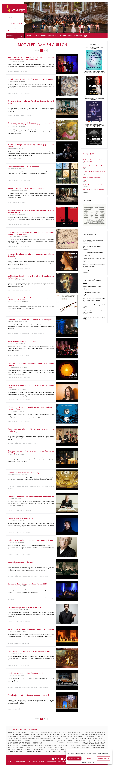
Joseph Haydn (38, 743)
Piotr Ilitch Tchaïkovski (58, 749)
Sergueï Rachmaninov (52, 751)
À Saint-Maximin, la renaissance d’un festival (93, 190)
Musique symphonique (37, 334)
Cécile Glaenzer (14, 81)
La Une (28, 36)
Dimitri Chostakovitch (55, 734)
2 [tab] (10, 30)
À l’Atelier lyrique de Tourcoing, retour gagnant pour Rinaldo (31, 146)
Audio (9, 93)
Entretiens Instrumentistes (97, 734)
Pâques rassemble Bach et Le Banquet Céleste (26, 188)
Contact (10, 761)
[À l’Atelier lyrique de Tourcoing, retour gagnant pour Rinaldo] (67, 151)
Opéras (25, 71)
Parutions (52, 36)
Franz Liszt (38, 736)
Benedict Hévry (14, 148)
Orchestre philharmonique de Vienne (19, 749)
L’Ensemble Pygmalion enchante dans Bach (24, 607)
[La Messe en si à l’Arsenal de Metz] (67, 525)
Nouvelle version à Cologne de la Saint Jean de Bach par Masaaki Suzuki (31, 211)
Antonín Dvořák (46, 732)
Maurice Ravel (14, 745)
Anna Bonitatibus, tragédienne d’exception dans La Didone (30, 695)
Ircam (36, 741)
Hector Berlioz (86, 738)
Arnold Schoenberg (59, 732)
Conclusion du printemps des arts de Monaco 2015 (27, 584)
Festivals (10, 71)
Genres (69, 36)
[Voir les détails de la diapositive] (66, 17)
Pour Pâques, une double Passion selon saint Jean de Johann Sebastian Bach (31, 299)
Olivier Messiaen (27, 745)
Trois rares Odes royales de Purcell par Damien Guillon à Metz (31, 102)
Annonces (41, 761)
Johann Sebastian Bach (19, 743)
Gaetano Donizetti (90, 736)
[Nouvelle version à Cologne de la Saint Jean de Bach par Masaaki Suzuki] (67, 217)
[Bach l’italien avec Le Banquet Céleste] (67, 348)
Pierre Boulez (39, 749)
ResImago (88, 200)
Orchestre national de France (19, 747)
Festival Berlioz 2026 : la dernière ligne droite (94, 317)
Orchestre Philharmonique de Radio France (88, 747)
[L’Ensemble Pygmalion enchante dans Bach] (67, 614)
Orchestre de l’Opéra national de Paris (74, 745)
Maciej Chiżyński (14, 280)
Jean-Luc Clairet (14, 343)
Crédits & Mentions (51, 761)
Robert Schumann (15, 751)
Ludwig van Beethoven (93, 743)
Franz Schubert (51, 736)
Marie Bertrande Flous (16, 321)
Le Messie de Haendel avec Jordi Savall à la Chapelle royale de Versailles (31, 277)
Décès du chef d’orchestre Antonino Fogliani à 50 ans (93, 160)
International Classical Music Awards (19, 741)
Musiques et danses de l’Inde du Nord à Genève (94, 166)
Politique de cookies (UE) (64, 761)
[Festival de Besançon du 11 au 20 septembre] (94, 60)
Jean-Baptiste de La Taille (16, 609)
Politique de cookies (88, 762)
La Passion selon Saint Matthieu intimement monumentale (31, 496)
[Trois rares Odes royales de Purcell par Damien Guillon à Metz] (67, 107)
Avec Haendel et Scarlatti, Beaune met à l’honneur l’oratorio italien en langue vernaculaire (31, 58)
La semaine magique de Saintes (20, 562)
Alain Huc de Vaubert (15, 236)
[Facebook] (56, 759)
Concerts (10, 115)
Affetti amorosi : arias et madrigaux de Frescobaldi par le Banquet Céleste (31, 408)
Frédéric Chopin (66, 736)
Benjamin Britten (74, 732)
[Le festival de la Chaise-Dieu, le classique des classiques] (67, 326)
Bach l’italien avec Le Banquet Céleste (23, 341)
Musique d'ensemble (17, 93)
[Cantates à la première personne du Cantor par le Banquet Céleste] (67, 370)
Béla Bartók (85, 732)
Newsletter (34, 761)
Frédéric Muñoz (14, 127)
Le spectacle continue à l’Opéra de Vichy (23, 473)
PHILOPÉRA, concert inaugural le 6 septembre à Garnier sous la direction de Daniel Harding (94, 73)
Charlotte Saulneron (15, 190)
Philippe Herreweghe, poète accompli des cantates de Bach (31, 540)
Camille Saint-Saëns (98, 732)
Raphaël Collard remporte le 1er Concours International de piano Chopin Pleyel (94, 179)
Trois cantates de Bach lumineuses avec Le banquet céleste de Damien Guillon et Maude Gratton (31, 124)
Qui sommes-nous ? (19, 761)
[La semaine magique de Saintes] (67, 568)
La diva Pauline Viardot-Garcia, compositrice (92, 293)
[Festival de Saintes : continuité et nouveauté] (67, 680)
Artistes (43, 36)
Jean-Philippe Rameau (65, 741)
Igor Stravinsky (99, 738)
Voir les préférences (103, 758)
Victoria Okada (13, 433)
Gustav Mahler (73, 738)
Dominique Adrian (14, 105)
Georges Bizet (101, 736)
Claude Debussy (15, 734)
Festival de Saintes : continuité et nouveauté (25, 673)
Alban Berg (11, 732)
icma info (85, 35)
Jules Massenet (50, 743)
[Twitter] (59, 759)
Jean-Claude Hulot (14, 586)
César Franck (41, 734)
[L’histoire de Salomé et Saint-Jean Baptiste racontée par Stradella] (67, 261)
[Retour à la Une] (14, 8)
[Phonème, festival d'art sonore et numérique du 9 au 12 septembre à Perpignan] (94, 112)
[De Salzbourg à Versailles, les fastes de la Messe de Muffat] (67, 86)
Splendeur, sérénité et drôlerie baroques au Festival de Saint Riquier (31, 452)
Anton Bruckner (21, 732)
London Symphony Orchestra (69, 743)
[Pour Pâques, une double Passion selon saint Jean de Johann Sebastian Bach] (67, 304)
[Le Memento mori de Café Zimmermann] (67, 173)
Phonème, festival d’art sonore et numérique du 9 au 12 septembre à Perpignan (94, 98)
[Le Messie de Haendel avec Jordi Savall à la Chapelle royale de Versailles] (67, 283)
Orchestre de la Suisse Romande (46, 745)
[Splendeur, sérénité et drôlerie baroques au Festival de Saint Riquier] (67, 458)
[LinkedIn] (53, 759)
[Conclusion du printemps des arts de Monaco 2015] (67, 590)
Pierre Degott (13, 61)
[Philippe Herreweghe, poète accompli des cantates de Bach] (67, 547)
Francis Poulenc (27, 736)
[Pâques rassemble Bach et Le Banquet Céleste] (67, 195)
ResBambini (78, 36)
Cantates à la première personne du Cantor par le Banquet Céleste (31, 364)
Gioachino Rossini (46, 738)
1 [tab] (8, 30)
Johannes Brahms (97, 741)
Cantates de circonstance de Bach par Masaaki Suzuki (29, 651)
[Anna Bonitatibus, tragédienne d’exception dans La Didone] (67, 702)
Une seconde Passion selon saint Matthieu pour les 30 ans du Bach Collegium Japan (31, 233)
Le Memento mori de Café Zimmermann (23, 167)
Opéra (20, 71)
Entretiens (33, 487)
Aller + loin (61, 36)
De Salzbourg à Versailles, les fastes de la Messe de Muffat (31, 79)
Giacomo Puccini (33, 738)
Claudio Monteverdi (29, 734)
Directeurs (25, 487)
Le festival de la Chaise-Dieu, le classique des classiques (30, 320)
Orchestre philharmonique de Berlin (51, 747)
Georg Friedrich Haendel (17, 738)
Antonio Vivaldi (34, 732)
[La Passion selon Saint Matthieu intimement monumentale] (67, 503)
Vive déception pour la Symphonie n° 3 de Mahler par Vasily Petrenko (94, 299)
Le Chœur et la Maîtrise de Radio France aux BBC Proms (94, 172)
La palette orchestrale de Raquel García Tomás (94, 305)
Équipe (28, 761)
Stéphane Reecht (14, 389)
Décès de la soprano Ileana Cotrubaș (93, 185)
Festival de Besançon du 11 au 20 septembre (94, 48)
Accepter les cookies (74, 758)
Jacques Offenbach (47, 741)
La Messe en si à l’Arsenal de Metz (21, 518)
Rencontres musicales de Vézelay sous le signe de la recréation (31, 430)
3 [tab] (12, 30)
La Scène (36, 36)
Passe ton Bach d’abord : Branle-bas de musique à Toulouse (31, 629)
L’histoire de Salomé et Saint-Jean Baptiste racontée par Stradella (31, 255)
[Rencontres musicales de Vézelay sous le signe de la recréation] (67, 435)
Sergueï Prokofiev (34, 751)
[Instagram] (65, 759)
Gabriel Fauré (78, 736)
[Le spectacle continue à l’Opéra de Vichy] (67, 479)
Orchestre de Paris (98, 745)
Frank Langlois (13, 542)
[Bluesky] (62, 759)
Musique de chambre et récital (27, 443)
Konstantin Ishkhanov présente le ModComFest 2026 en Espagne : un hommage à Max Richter (94, 125)
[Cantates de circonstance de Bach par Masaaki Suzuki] (67, 658)
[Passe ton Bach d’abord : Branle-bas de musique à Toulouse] (67, 636)
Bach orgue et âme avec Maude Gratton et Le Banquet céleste (31, 386)
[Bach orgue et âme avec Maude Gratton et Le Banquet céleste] (67, 392)
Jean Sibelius (80, 741)
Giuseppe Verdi (59, 738)
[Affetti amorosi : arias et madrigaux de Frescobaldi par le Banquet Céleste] (67, 414)
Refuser (89, 758)
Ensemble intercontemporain (77, 734)
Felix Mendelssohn (14, 736)
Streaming (23, 202)
